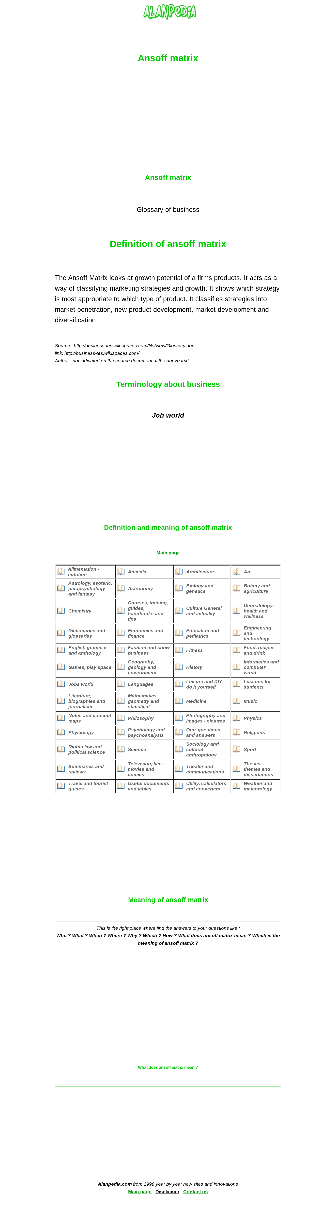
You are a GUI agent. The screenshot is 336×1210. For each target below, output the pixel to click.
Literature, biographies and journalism (86, 701)
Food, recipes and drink (259, 650)
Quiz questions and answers (203, 732)
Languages (140, 684)
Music (250, 701)
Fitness (194, 650)
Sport (250, 749)
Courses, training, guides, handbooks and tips (148, 611)
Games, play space (89, 667)
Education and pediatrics (202, 633)
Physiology (81, 732)
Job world (168, 415)
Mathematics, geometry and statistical (143, 701)
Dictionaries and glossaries (86, 633)
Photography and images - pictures (206, 718)
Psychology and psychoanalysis (146, 732)
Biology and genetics (200, 588)
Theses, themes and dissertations (258, 769)
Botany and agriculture (257, 588)
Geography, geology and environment (142, 667)
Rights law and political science (86, 749)
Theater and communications (205, 769)
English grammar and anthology (87, 650)
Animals (137, 571)
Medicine (196, 701)
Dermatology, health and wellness (259, 611)
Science (137, 749)
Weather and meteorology (258, 786)
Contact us (195, 1191)
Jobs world (80, 684)
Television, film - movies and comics (146, 769)
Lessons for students (257, 684)
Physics (253, 718)
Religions (254, 732)
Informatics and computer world (261, 667)
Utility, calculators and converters (206, 786)
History (194, 667)
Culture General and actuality (204, 611)
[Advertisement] (168, 112)
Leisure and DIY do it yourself (204, 684)
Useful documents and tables (148, 786)
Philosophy (141, 718)
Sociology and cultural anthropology (202, 749)
